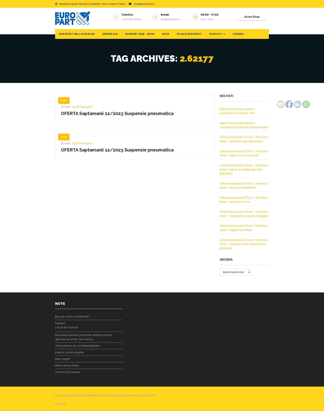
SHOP (165, 34)
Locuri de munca (66, 327)
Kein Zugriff (62, 359)
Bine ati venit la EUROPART (72, 317)
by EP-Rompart (82, 107)
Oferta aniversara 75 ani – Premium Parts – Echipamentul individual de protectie (244, 244)
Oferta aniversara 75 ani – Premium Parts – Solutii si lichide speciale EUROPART (244, 169)
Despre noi (110, 34)
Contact (216, 34)
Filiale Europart (189, 34)
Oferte (64, 100)
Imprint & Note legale (69, 352)
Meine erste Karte (67, 365)
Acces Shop (252, 16)
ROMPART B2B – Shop (139, 34)
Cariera (238, 34)
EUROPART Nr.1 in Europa (77, 34)
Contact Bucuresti (67, 372)
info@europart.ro (144, 4)
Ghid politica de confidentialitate (77, 346)
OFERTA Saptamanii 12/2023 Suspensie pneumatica (117, 113)
